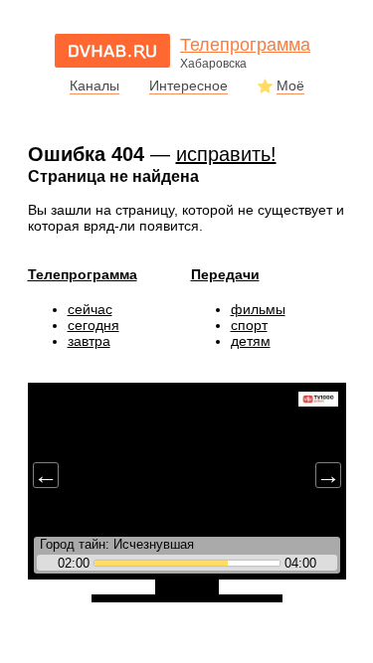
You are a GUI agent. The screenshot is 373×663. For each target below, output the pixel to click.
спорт (249, 325)
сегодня (93, 325)
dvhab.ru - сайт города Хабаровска (112, 51)
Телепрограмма (82, 274)
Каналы (94, 85)
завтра (89, 341)
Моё (290, 85)
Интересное (188, 85)
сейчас (90, 309)
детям (251, 341)
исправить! (226, 154)
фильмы (258, 309)
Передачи (225, 274)
